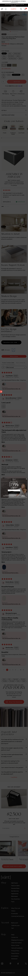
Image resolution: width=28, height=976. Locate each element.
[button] (14, 493)
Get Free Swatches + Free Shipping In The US (14, 4)
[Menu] (2, 8)
